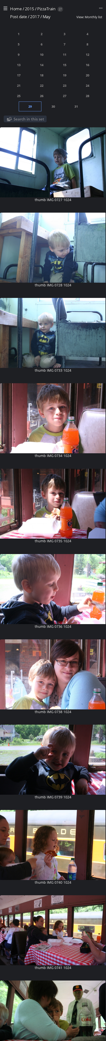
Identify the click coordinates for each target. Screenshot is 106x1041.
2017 (34, 16)
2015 (29, 9)
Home (16, 9)
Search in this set (29, 119)
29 (30, 106)
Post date (18, 16)
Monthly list (93, 17)
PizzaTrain (46, 9)
